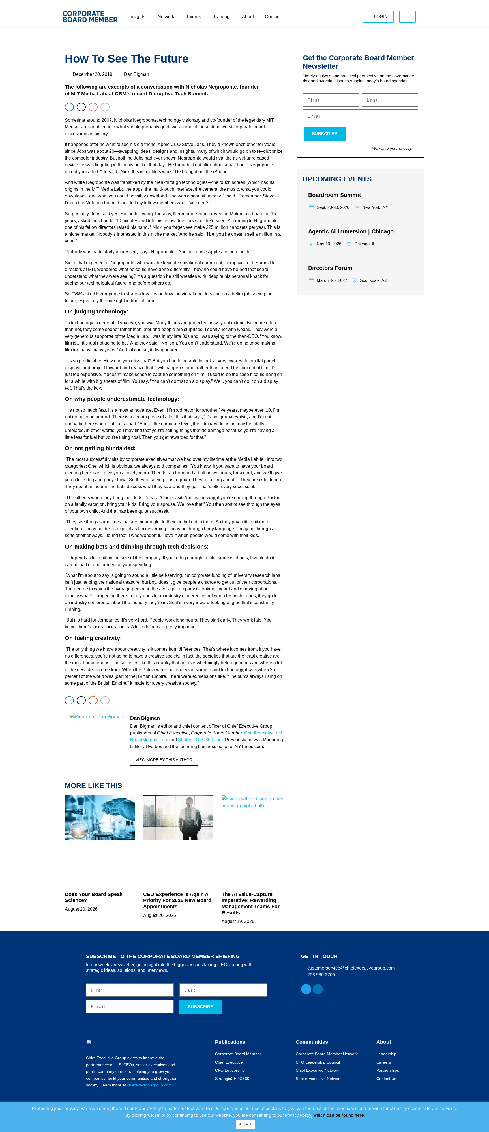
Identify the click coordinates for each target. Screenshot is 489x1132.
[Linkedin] (318, 989)
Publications (230, 1042)
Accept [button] (245, 1124)
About (383, 1042)
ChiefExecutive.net (263, 733)
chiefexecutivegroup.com (149, 1085)
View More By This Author (164, 759)
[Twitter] (306, 989)
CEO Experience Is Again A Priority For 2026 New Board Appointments (177, 900)
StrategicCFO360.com (200, 739)
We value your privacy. (392, 148)
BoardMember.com (149, 739)
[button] (69, 107)
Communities (312, 1042)
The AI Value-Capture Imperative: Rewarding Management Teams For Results (251, 904)
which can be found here (338, 1115)
